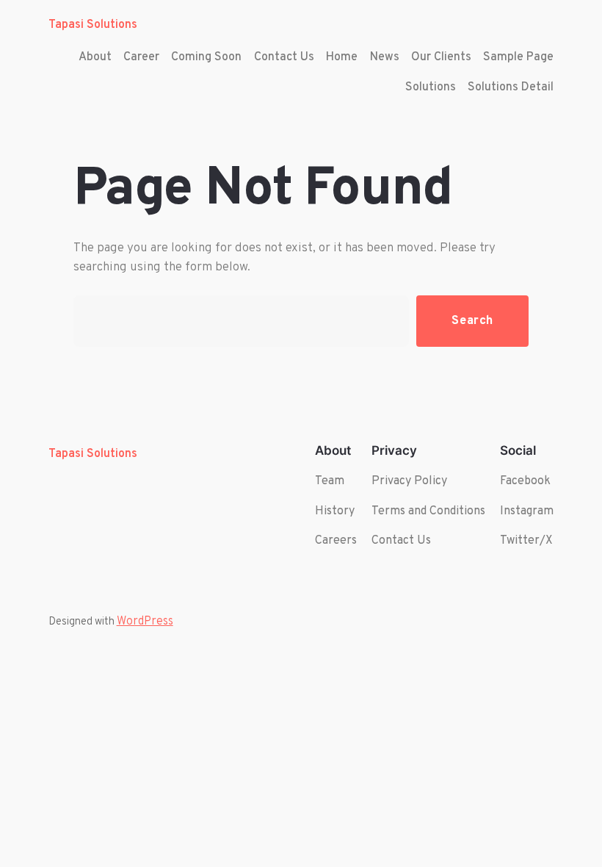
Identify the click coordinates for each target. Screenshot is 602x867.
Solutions (430, 87)
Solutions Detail (511, 87)
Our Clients (441, 57)
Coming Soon (206, 57)
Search (472, 320)
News (384, 57)
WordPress (145, 621)
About (95, 57)
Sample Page (518, 57)
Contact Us (284, 57)
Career (141, 57)
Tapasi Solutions (92, 25)
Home (342, 57)
